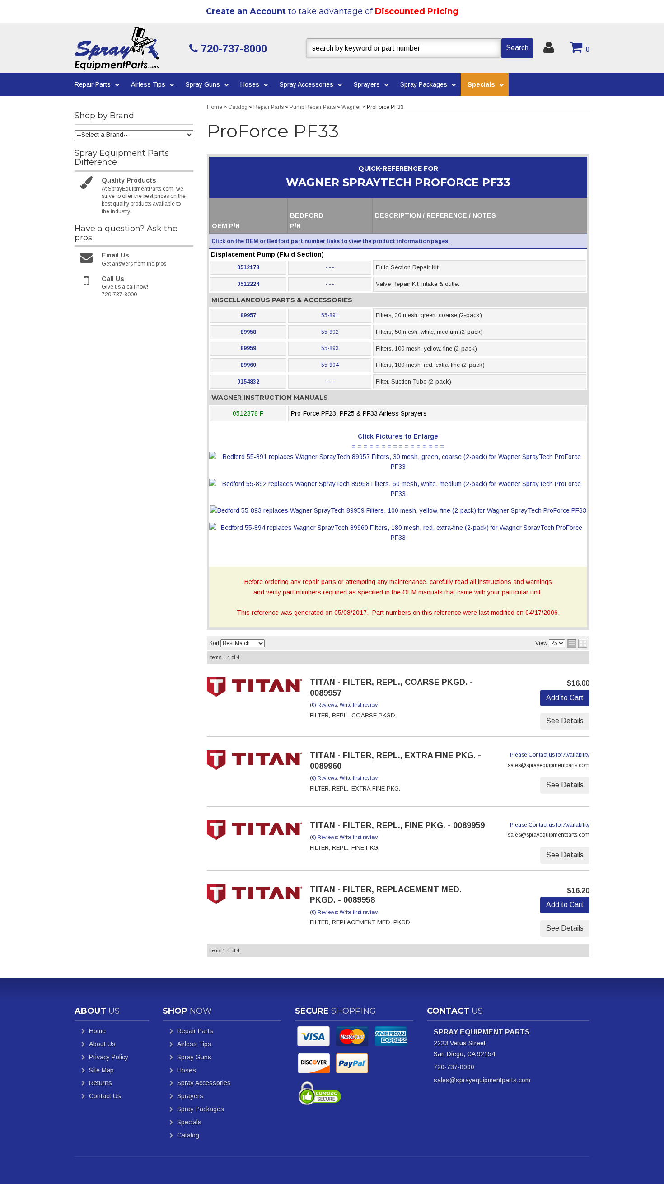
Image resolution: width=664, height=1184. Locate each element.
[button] (419, 48)
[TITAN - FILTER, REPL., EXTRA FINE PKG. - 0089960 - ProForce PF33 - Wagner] (255, 763)
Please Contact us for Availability (549, 755)
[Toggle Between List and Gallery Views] (577, 643)
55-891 (330, 315)
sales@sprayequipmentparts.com (482, 1080)
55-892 (330, 332)
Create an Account (246, 11)
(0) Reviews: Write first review (344, 704)
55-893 (330, 348)
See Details (565, 721)
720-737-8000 (454, 1067)
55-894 (330, 365)
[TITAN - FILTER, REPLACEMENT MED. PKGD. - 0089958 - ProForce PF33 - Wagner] (255, 897)
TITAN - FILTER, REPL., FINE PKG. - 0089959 (397, 825)
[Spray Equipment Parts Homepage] (128, 48)
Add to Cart (565, 698)
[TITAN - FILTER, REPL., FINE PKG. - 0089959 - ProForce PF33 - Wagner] (255, 833)
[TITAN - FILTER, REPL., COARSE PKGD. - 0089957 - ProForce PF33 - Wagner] (255, 689)
